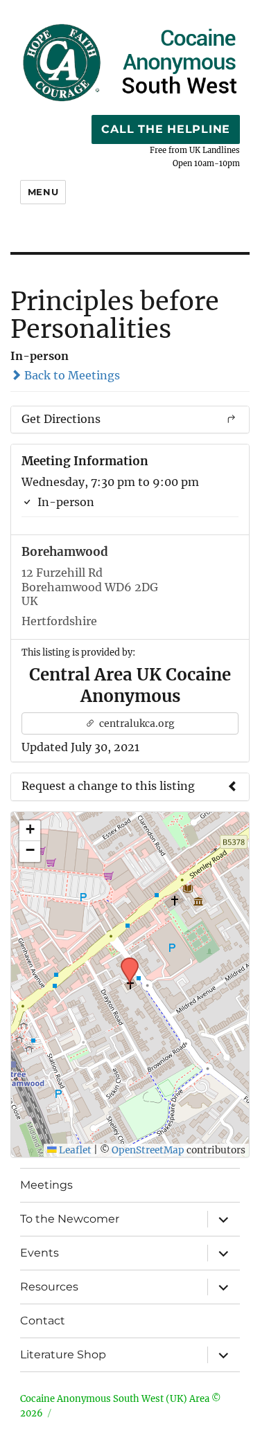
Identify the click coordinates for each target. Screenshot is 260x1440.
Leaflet (74, 1150)
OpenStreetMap (148, 1150)
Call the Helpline (165, 129)
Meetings (46, 1184)
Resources (49, 1286)
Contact (42, 1320)
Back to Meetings (70, 375)
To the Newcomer (69, 1218)
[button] (125, 961)
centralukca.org (136, 723)
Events (39, 1252)
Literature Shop (63, 1354)
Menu (43, 191)
